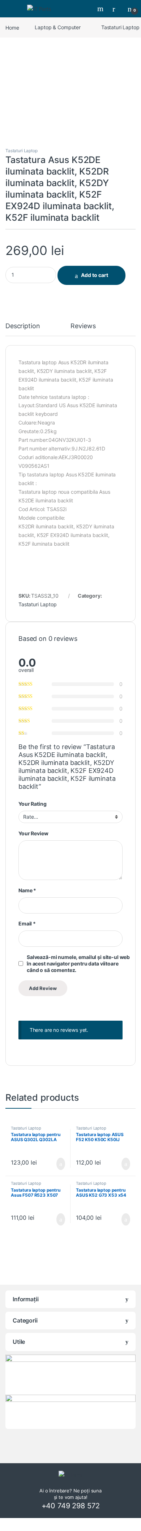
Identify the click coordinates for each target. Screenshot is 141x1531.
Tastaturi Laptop (21, 150)
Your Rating (32, 804)
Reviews (82, 326)
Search (101, 9)
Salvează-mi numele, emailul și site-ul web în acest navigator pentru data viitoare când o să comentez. (78, 963)
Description (22, 326)
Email (27, 923)
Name (27, 890)
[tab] (22, 329)
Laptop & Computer (58, 27)
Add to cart (94, 275)
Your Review (33, 833)
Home (12, 27)
